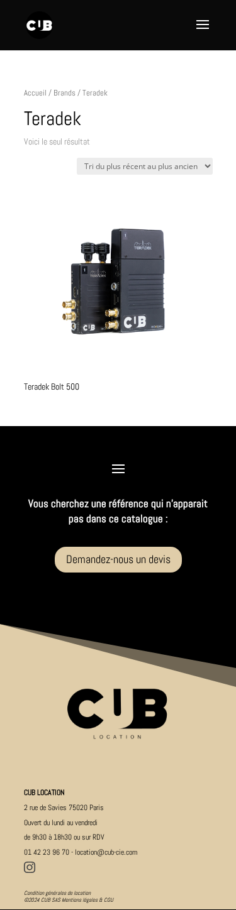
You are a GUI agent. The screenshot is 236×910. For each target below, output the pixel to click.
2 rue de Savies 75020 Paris (64, 808)
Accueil (35, 92)
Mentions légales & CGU (87, 900)
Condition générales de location (57, 893)
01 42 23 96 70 (46, 852)
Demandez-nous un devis (118, 559)
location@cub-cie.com (106, 852)
